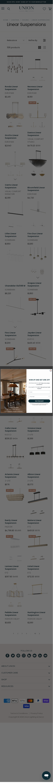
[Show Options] (49, 396)
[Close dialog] (51, 370)
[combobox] (39, 396)
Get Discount (39, 401)
